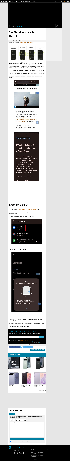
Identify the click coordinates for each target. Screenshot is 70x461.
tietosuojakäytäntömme (28, 340)
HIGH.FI (48, 449)
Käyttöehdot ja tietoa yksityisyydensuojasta (37, 452)
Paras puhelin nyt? (50, 26)
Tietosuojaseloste (33, 453)
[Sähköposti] (19, 41)
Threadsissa (25, 42)
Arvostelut (35, 26)
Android (43, 349)
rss (64, 1)
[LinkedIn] (22, 41)
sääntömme (22, 340)
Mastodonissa (30, 42)
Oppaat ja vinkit (11, 1)
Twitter (27, 347)
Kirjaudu (68, 1)
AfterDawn (48, 448)
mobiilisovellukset (38, 349)
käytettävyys (32, 349)
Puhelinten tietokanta (4, 1)
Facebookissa (21, 42)
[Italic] (14, 420)
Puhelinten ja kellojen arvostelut (30, 1)
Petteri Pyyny (11, 40)
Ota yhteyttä (32, 449)
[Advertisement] (27, 193)
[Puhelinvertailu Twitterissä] (57, 26)
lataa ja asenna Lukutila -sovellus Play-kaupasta (27, 209)
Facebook (14, 347)
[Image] (25, 420)
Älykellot (16, 1)
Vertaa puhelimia (21, 1)
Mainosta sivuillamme (34, 448)
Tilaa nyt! (41, 337)
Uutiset (30, 26)
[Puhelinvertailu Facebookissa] (60, 26)
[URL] (19, 420)
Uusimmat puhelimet (14, 355)
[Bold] (11, 420)
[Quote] (17, 420)
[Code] (22, 420)
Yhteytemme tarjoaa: (17, 450)
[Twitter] (21, 41)
